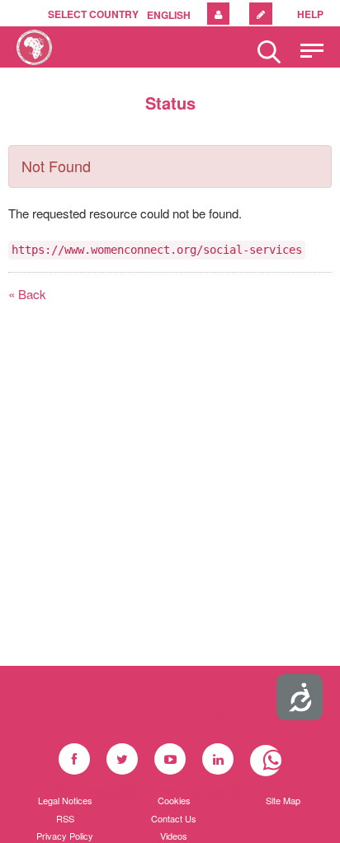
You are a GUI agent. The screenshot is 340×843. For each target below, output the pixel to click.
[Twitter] (122, 759)
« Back (27, 293)
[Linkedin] (218, 759)
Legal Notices (65, 800)
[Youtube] (170, 759)
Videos (173, 835)
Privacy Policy (64, 835)
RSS (65, 818)
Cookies (174, 800)
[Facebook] (74, 759)
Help (310, 14)
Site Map (283, 800)
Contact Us (173, 818)
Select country (93, 14)
